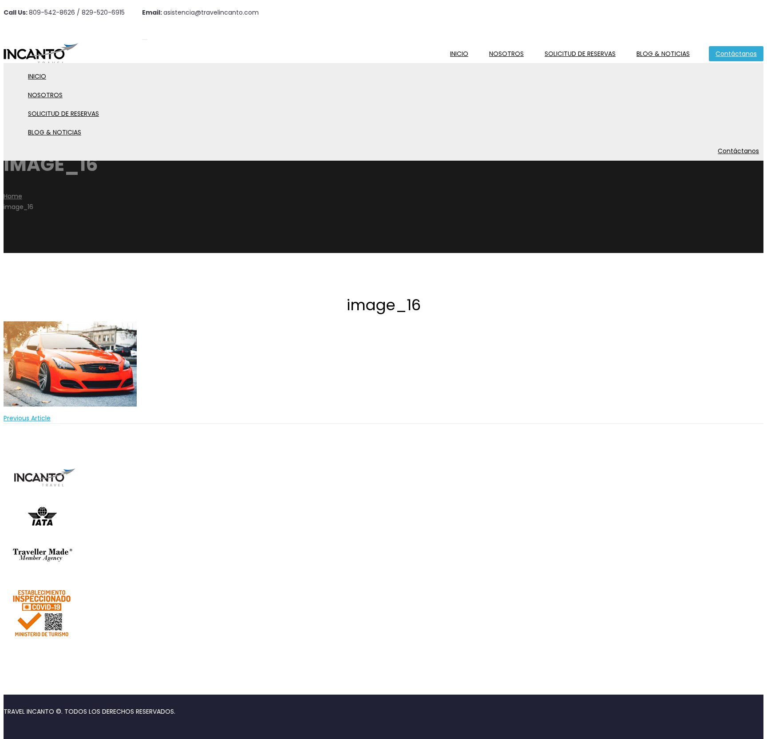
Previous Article (27, 418)
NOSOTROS (506, 53)
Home (13, 196)
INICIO (459, 53)
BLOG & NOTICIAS (663, 53)
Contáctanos (736, 53)
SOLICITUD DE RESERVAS (580, 53)
